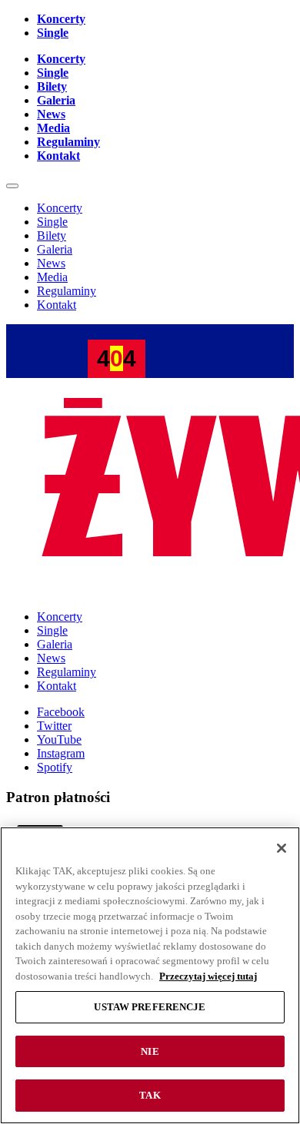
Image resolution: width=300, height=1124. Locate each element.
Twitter (54, 725)
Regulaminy (68, 141)
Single (52, 32)
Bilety (52, 86)
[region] (150, 975)
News (51, 114)
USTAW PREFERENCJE (149, 1007)
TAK (149, 1095)
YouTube (59, 739)
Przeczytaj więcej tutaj (208, 976)
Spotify (54, 767)
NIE (149, 1051)
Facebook (61, 711)
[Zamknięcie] (281, 848)
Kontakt (58, 155)
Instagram (61, 753)
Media (53, 127)
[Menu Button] (12, 186)
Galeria (56, 100)
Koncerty (61, 18)
